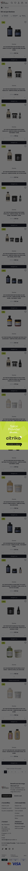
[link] (14, 435)
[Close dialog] (27, 422)
